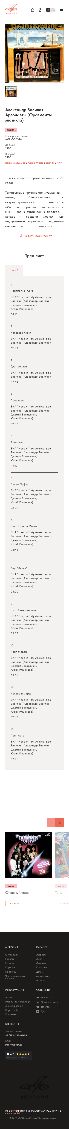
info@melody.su (13, 1044)
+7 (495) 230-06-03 (16, 1035)
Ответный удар (17, 892)
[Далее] (59, 822)
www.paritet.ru (15, 1113)
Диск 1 (14, 270)
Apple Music (35, 162)
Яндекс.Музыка (15, 162)
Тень (58, 892)
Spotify (50, 162)
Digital (11, 130)
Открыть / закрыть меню (61, 10)
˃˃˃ (59, 162)
